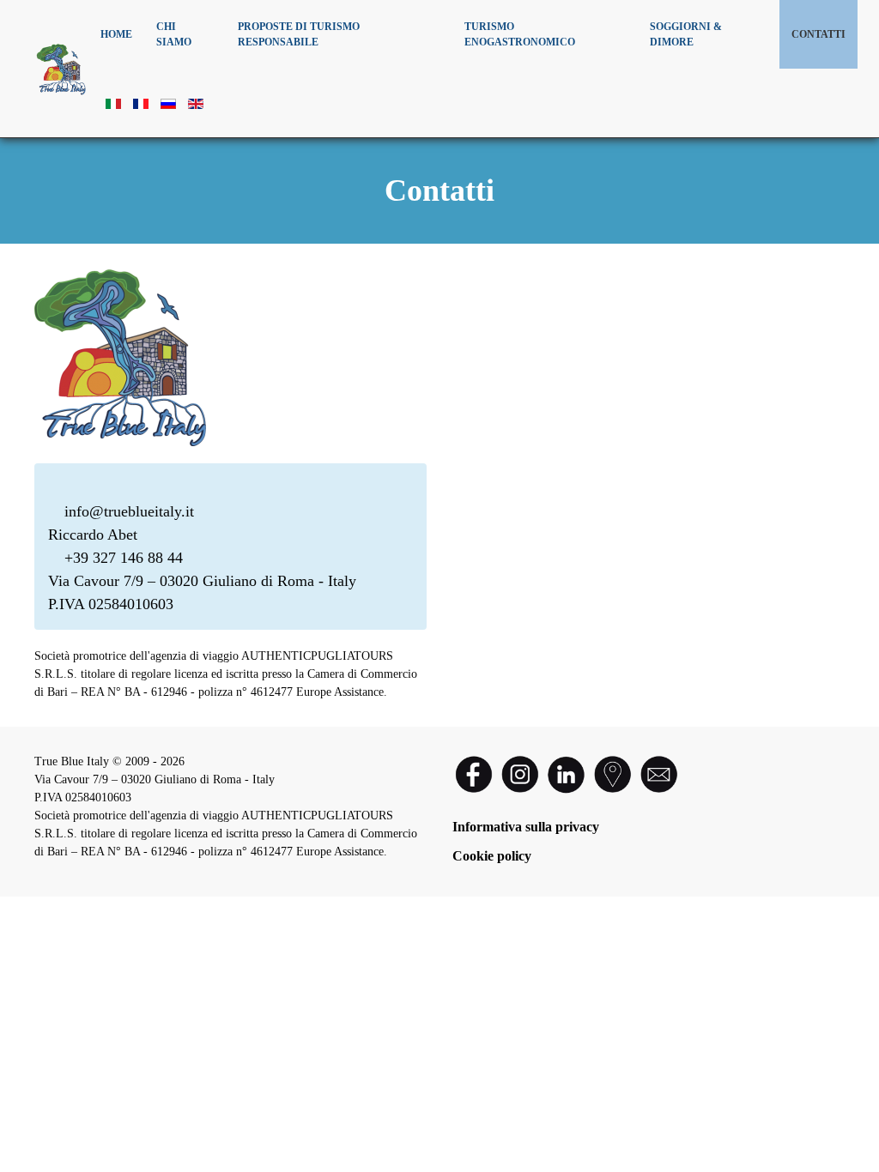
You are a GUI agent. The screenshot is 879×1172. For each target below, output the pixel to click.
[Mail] (659, 772)
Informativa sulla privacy (525, 826)
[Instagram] (522, 772)
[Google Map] (614, 772)
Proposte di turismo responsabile (299, 34)
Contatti (818, 34)
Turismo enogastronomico (519, 34)
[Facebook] (473, 772)
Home (116, 34)
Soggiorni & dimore (686, 34)
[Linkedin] (566, 772)
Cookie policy (491, 856)
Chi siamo (173, 34)
